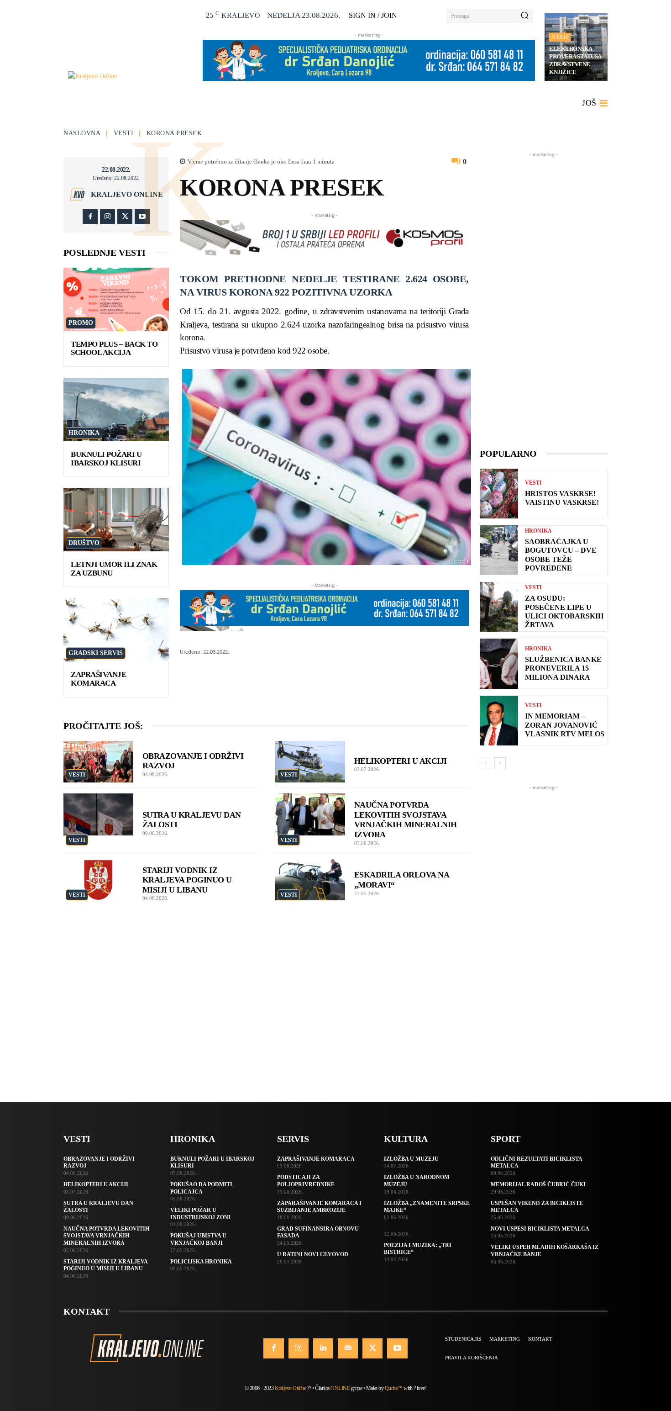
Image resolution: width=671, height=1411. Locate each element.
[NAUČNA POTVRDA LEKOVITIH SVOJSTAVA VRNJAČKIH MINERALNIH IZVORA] (310, 814)
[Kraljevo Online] (130, 76)
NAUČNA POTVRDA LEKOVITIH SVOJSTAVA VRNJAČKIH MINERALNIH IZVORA (106, 1236)
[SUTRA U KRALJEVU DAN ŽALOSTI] (98, 814)
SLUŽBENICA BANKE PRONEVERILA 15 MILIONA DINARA (563, 668)
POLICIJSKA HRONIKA (201, 1261)
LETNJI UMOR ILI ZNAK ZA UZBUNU (114, 568)
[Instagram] (107, 216)
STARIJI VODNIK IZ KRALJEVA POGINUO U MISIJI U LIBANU (187, 880)
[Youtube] (142, 216)
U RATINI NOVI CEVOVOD (312, 1254)
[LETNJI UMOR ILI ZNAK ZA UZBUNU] (116, 519)
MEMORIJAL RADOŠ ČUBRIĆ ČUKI (538, 1184)
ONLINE (340, 1388)
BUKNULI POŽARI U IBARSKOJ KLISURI (106, 458)
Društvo (84, 542)
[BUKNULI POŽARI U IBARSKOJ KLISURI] (116, 409)
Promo (80, 322)
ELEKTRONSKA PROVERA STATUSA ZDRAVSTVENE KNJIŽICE (575, 60)
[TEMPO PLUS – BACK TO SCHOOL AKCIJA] (116, 299)
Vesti (560, 37)
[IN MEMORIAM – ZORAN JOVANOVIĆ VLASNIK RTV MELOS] (499, 720)
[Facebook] (90, 216)
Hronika (84, 432)
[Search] (524, 16)
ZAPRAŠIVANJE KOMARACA (98, 678)
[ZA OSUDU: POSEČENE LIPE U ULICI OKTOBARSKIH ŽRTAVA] (499, 607)
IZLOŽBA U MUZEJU (411, 1159)
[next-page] (500, 763)
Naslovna (81, 133)
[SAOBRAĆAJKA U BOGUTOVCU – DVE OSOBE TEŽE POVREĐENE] (499, 550)
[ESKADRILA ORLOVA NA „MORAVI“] (310, 880)
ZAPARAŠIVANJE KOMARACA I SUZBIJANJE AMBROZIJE (319, 1207)
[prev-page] (485, 763)
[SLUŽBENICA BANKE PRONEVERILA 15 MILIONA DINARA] (499, 663)
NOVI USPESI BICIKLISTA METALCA (540, 1229)
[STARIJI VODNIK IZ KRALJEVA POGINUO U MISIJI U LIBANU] (98, 880)
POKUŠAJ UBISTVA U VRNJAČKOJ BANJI (198, 1239)
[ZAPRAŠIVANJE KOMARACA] (116, 629)
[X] (124, 216)
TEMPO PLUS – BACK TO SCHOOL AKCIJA (114, 348)
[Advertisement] (544, 296)
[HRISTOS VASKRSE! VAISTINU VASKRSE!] (499, 493)
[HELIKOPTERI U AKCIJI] (310, 762)
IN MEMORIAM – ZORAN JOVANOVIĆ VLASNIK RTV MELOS (564, 724)
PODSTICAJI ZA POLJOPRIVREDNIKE (306, 1181)
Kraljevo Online (127, 194)
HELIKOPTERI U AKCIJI (400, 761)
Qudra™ (394, 1388)
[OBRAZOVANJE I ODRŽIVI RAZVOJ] (98, 762)
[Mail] (348, 1348)
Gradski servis (95, 653)
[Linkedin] (323, 1348)
